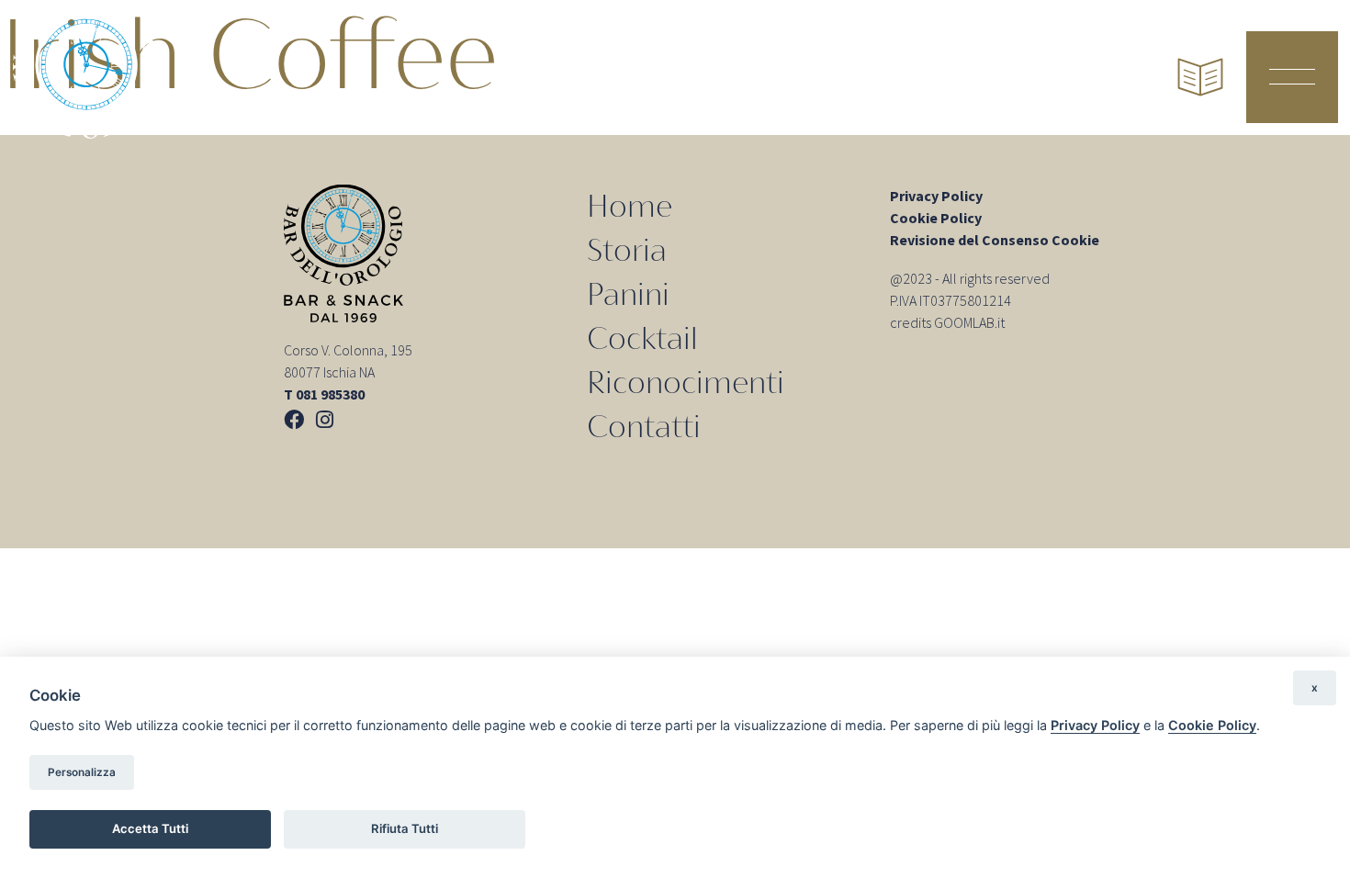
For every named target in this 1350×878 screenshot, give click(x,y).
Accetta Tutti (150, 828)
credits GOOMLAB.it (947, 322)
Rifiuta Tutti (404, 828)
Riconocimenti (685, 382)
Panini (628, 294)
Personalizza (82, 772)
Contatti (644, 427)
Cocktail (642, 338)
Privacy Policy (936, 195)
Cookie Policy (936, 217)
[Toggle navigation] (1292, 77)
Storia (627, 250)
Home (629, 206)
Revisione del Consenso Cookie (994, 240)
